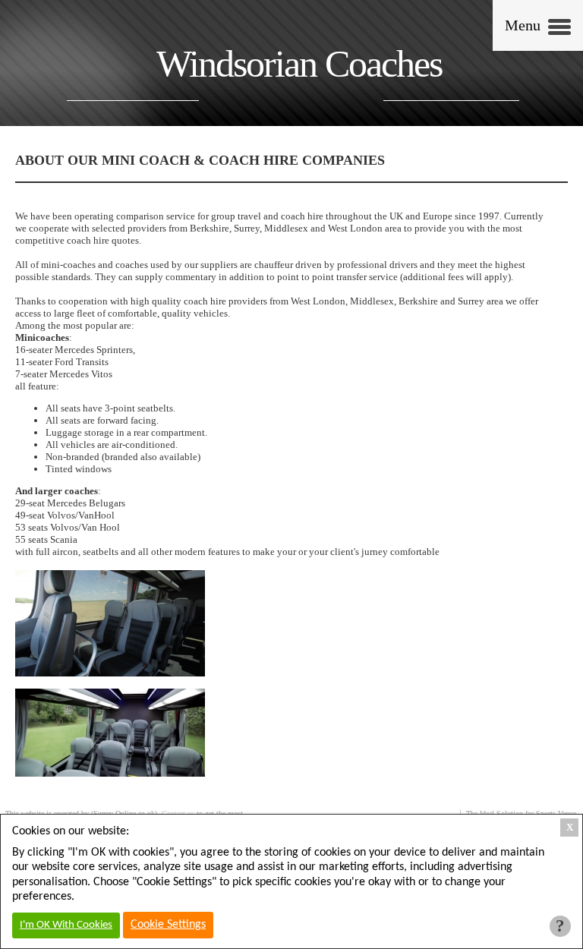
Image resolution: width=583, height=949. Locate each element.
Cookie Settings (168, 925)
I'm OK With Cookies (66, 925)
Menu (522, 25)
